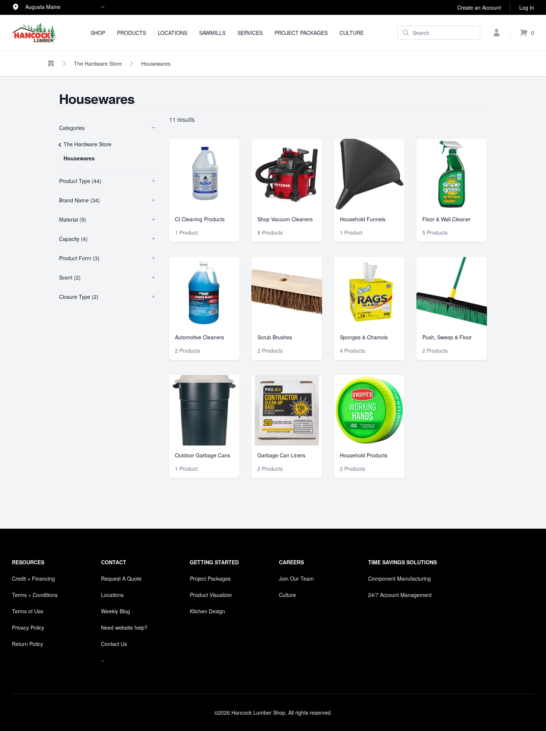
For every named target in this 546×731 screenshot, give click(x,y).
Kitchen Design (207, 611)
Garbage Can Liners (281, 455)
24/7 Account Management (400, 594)
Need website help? (124, 627)
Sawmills (212, 32)
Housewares (155, 63)
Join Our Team (296, 578)
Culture (351, 32)
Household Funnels (363, 219)
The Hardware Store (98, 63)
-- (103, 660)
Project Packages (301, 32)
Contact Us (114, 643)
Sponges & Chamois (364, 337)
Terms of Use (27, 611)
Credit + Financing (33, 578)
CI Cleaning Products (200, 219)
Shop (98, 32)
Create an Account (479, 7)
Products (131, 32)
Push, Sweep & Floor (447, 337)
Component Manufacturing (399, 578)
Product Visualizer (211, 594)
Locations (172, 32)
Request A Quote (121, 578)
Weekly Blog (115, 611)
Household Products (363, 455)
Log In (526, 7)
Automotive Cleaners (199, 337)
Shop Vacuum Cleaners (285, 219)
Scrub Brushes (274, 337)
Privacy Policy (28, 627)
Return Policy (27, 643)
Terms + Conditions (35, 594)
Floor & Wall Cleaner (446, 219)
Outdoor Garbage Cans (202, 455)
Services (250, 32)
